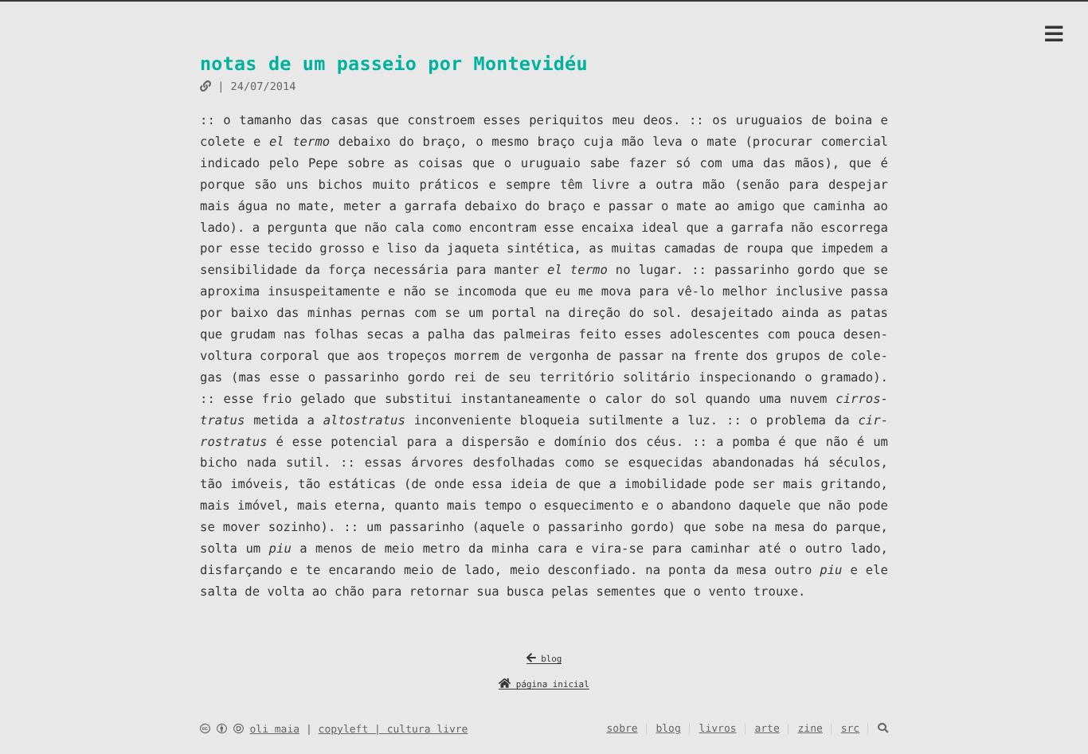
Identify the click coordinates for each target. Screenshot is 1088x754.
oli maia (274, 730)
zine (810, 729)
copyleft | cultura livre (393, 730)
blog (549, 659)
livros (718, 729)
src (850, 729)
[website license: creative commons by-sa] (222, 730)
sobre (622, 729)
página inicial (550, 684)
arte (766, 729)
